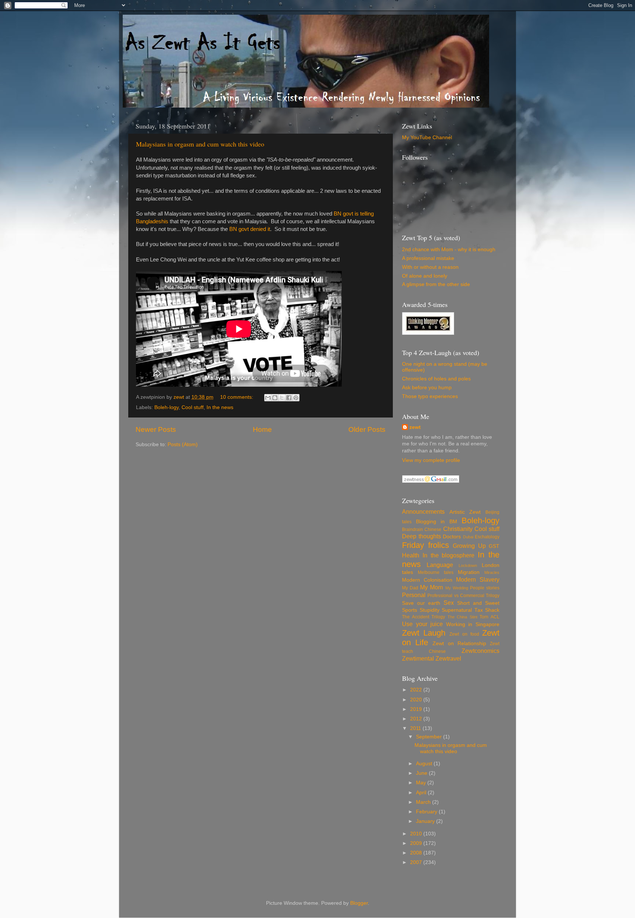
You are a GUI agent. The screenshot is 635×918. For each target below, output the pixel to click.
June (422, 773)
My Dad (410, 587)
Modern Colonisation (427, 580)
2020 (416, 699)
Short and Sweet (478, 603)
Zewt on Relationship (459, 643)
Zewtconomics (480, 650)
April (422, 792)
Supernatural (457, 610)
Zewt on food (464, 634)
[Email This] (268, 397)
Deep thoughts (421, 536)
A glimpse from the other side (436, 284)
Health (410, 555)
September (429, 737)
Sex (449, 602)
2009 (416, 843)
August (425, 763)
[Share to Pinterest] (295, 397)
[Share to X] (282, 397)
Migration (469, 572)
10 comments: (237, 397)
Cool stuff (193, 407)
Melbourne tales (435, 572)
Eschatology (487, 536)
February (427, 811)
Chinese (432, 529)
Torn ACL (489, 616)
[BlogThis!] (275, 397)
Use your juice (422, 624)
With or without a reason (430, 267)
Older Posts (366, 429)
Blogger (359, 903)
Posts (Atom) (183, 444)
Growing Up (469, 545)
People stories (484, 587)
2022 (416, 690)
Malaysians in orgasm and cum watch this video (200, 144)
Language (440, 564)
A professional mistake (428, 258)
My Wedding (456, 588)
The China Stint (462, 617)
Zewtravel (448, 658)
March (424, 802)
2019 (416, 709)
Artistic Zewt (465, 512)
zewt (415, 427)
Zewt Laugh (423, 632)
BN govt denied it (249, 229)
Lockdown (468, 565)
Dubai (468, 537)
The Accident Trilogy (423, 616)
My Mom (431, 587)
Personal (414, 595)
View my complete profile (431, 460)
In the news (220, 407)
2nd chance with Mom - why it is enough (448, 249)
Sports (409, 610)
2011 (416, 728)
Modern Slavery (477, 579)
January (426, 821)
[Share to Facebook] (289, 397)
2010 (416, 833)
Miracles (491, 572)
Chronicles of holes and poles (436, 379)
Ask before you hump (427, 387)
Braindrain (412, 529)
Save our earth (421, 603)
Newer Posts (156, 429)
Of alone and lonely (424, 276)
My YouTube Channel (427, 137)
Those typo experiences (430, 396)
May (421, 782)
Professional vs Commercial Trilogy (463, 595)
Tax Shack (487, 610)
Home (262, 429)
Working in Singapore (472, 624)
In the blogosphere (449, 555)
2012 (416, 719)
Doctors (452, 536)
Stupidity (430, 610)
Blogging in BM (436, 521)
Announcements (423, 511)
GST (494, 546)
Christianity (458, 528)
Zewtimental (418, 658)
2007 (416, 862)
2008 (416, 853)
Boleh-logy (166, 407)
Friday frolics (425, 545)
